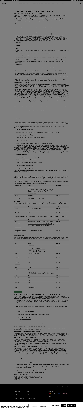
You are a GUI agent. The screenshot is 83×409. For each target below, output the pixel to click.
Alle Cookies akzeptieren (71, 405)
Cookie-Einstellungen (55, 405)
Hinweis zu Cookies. (26, 407)
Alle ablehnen (63, 405)
